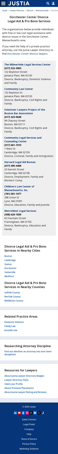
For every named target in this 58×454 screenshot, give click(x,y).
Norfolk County (12, 296)
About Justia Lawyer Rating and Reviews (25, 392)
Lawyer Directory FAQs (16, 379)
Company (29, 429)
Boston (8, 256)
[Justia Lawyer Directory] (42, 412)
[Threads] (31, 412)
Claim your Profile (13, 383)
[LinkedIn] (15, 412)
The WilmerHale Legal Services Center (27, 64)
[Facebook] (23, 412)
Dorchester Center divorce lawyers (27, 53)
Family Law (10, 326)
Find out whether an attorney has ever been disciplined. (28, 353)
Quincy (8, 264)
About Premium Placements (19, 388)
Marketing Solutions (29, 449)
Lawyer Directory (17, 10)
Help (29, 434)
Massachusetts (42, 10)
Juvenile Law (10, 330)
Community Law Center (18, 89)
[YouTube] (19, 412)
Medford (9, 276)
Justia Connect (29, 419)
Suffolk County (12, 292)
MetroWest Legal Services (20, 210)
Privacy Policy (29, 444)
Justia (4, 10)
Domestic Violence (14, 322)
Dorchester (10, 268)
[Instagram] (27, 412)
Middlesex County (13, 300)
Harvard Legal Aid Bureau (19, 162)
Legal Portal (29, 424)
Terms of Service (29, 439)
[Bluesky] (35, 412)
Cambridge (10, 260)
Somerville (9, 272)
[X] (38, 412)
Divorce (30, 10)
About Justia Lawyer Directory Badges (24, 375)
